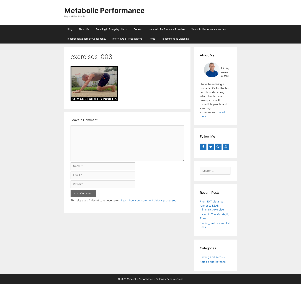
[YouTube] (226, 147)
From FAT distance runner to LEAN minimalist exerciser (212, 205)
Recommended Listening (175, 38)
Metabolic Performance (104, 10)
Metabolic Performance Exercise (166, 29)
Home (152, 38)
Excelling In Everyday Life (110, 29)
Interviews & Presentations (127, 38)
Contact (138, 29)
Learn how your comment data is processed (149, 200)
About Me (84, 29)
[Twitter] (211, 147)
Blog (69, 29)
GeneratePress (174, 279)
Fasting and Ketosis (212, 257)
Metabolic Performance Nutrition (209, 29)
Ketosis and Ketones (213, 261)
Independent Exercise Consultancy (86, 38)
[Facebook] (203, 147)
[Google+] (218, 147)
